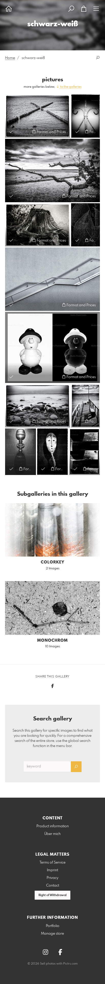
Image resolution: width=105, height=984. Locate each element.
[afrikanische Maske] (52, 451)
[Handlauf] (52, 279)
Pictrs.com (70, 963)
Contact (52, 885)
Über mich (52, 834)
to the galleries (70, 86)
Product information (52, 826)
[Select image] (11, 131)
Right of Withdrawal (52, 895)
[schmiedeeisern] (85, 116)
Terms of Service (52, 862)
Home (10, 58)
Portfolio (52, 926)
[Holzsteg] (85, 405)
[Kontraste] (52, 347)
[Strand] (37, 405)
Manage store (52, 933)
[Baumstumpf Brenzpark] (37, 224)
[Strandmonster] (52, 170)
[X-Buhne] (37, 116)
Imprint (52, 870)
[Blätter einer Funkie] (85, 224)
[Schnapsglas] (20, 451)
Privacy (52, 878)
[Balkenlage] (84, 451)
